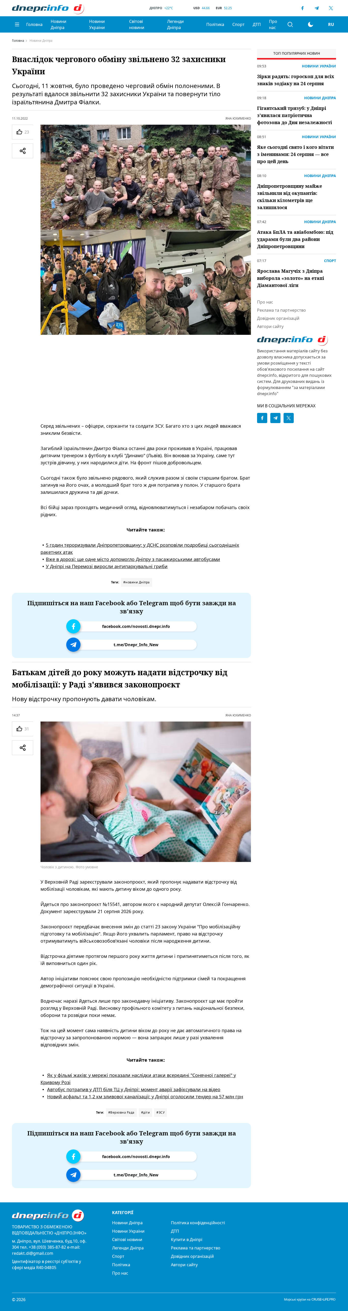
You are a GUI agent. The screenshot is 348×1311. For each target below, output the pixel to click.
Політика (215, 24)
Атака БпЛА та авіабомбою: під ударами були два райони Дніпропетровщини (295, 239)
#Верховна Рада (121, 1112)
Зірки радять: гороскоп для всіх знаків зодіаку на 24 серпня (295, 80)
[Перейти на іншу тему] (310, 24)
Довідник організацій (278, 318)
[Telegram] (317, 8)
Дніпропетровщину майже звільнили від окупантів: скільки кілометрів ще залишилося (289, 196)
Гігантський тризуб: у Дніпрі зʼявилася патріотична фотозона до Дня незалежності (294, 115)
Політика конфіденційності (198, 1223)
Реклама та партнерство (281, 310)
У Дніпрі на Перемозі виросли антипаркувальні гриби (107, 566)
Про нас (273, 24)
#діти (145, 1112)
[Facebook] (302, 8)
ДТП (257, 24)
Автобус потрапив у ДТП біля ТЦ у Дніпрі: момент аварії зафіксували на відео (133, 1089)
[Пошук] (290, 24)
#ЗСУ (160, 1112)
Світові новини (136, 24)
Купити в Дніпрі (186, 1239)
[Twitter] (331, 8)
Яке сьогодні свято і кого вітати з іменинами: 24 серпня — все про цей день (295, 154)
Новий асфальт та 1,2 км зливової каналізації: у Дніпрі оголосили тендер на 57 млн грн (145, 1096)
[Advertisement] (146, 378)
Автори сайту (270, 326)
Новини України (97, 24)
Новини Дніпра (58, 24)
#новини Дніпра (136, 582)
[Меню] (17, 24)
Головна (34, 24)
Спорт (238, 24)
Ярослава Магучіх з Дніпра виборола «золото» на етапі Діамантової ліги (290, 278)
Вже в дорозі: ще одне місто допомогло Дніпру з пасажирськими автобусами (133, 559)
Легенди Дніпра (175, 24)
